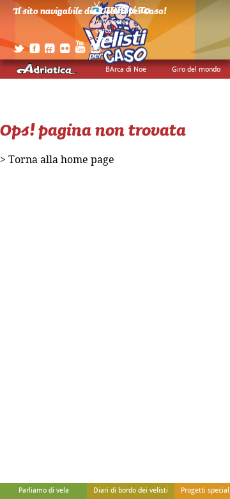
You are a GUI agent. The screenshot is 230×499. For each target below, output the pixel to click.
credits (105, 39)
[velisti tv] (121, 14)
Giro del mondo (196, 70)
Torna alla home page (61, 160)
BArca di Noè (125, 70)
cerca (103, 31)
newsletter (111, 22)
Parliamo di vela (44, 491)
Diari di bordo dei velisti (130, 491)
